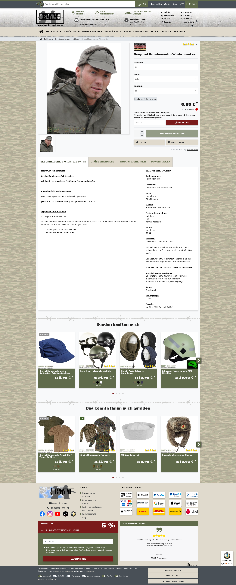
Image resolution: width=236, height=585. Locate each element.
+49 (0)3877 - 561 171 (59, 508)
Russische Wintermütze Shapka (177, 455)
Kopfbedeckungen (62, 39)
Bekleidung (52, 31)
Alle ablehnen (173, 575)
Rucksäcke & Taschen (116, 31)
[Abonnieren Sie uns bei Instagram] (50, 514)
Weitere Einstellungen (47, 579)
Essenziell (47, 576)
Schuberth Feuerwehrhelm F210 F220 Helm (177, 372)
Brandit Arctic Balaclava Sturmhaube (132, 372)
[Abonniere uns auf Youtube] (57, 514)
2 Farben (56, 469)
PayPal (109, 576)
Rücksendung (88, 493)
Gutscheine (87, 510)
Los (144, 4)
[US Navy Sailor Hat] (138, 434)
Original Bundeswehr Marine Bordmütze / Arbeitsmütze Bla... (54, 372)
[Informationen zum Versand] (143, 511)
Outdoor (187, 18)
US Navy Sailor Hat (130, 455)
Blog (84, 517)
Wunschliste (177, 142)
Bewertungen (160, 161)
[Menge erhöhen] (142, 132)
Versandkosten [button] (192, 150)
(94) (196, 44)
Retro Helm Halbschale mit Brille (95, 371)
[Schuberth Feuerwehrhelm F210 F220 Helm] (179, 350)
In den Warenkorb (173, 133)
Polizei (167, 18)
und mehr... (188, 22)
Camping (187, 12)
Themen (165, 31)
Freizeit (186, 15)
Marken (178, 31)
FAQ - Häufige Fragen (92, 507)
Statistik (61, 576)
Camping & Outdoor (144, 31)
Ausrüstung (70, 31)
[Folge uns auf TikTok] (65, 514)
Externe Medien (93, 576)
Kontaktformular (88, 24)
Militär (167, 12)
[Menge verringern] (142, 135)
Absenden (183, 122)
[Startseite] (50, 18)
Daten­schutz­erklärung (64, 571)
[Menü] (231, 552)
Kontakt (85, 503)
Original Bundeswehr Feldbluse (95, 455)
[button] (191, 4)
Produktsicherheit (132, 161)
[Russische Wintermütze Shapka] (179, 434)
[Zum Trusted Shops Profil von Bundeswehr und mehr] (73, 514)
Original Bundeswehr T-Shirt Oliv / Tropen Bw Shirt (55, 456)
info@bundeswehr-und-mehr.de (95, 19)
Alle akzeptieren (173, 570)
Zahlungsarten (89, 500)
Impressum (89, 571)
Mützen (76, 39)
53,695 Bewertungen (159, 558)
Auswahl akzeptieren (173, 581)
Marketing (75, 576)
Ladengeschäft (89, 514)
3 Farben (97, 385)
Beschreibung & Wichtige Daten (63, 161)
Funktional (123, 576)
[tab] (63, 162)
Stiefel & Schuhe (91, 31)
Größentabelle (102, 161)
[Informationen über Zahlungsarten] (126, 495)
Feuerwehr (169, 15)
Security (168, 22)
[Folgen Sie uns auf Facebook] (42, 514)
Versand (86, 496)
